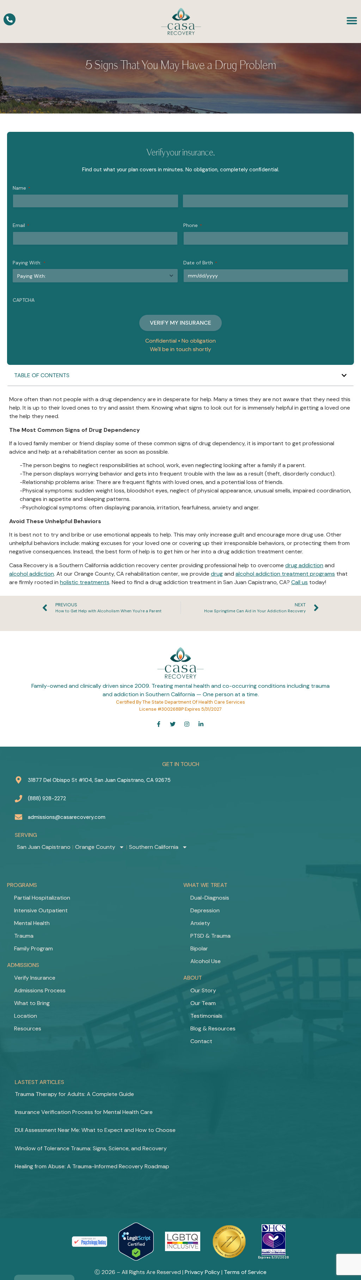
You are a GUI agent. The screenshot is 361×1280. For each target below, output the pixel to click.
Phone (192, 225)
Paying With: (29, 262)
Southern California (153, 847)
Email (21, 225)
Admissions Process (40, 990)
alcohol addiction (31, 573)
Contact (201, 1041)
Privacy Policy (202, 1272)
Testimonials (206, 1015)
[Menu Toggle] (351, 20)
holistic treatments (84, 582)
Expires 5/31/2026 (273, 1257)
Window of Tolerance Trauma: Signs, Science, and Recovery (91, 1148)
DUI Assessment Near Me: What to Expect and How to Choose (95, 1130)
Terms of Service (245, 1272)
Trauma (23, 935)
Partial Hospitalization (42, 897)
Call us (299, 582)
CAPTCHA (24, 300)
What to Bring (32, 1003)
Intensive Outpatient (41, 910)
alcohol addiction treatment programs (285, 573)
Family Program (33, 948)
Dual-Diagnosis (209, 897)
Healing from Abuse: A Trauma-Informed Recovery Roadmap (92, 1166)
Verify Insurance (34, 977)
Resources (27, 1028)
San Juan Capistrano (44, 847)
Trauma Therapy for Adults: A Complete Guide (74, 1094)
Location (25, 1015)
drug (217, 573)
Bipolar (199, 948)
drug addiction (304, 565)
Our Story (203, 990)
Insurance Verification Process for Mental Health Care (84, 1112)
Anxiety (200, 923)
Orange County (95, 847)
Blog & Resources (212, 1028)
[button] (344, 375)
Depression (205, 910)
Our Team (203, 1003)
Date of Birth (200, 262)
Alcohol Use (205, 961)
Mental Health (32, 923)
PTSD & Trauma (210, 935)
